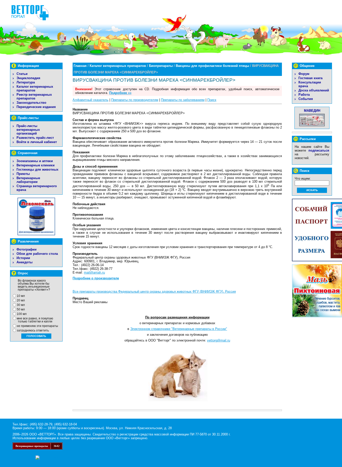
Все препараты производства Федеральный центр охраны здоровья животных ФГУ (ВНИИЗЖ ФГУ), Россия (154, 291)
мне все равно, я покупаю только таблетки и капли (35, 320)
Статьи (22, 74)
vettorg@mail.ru (218, 340)
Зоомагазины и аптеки (35, 161)
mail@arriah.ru (94, 272)
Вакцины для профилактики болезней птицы (212, 66)
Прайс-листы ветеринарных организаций (28, 129)
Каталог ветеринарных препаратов (35, 88)
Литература (26, 82)
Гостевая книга (310, 78)
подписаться (318, 150)
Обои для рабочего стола (37, 254)
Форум (303, 74)
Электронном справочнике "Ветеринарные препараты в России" (178, 329)
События (305, 99)
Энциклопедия (28, 78)
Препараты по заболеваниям (183, 100)
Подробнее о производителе (96, 278)
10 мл (21, 295)
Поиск (211, 100)
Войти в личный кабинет (37, 142)
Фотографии (27, 249)
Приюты (23, 174)
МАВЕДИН (312, 110)
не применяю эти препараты (37, 325)
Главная (80, 66)
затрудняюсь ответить (33, 330)
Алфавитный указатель (90, 100)
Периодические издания (36, 107)
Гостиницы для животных (37, 169)
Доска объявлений (313, 90)
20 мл (21, 300)
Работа (304, 94)
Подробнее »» (120, 93)
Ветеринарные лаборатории (28, 180)
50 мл (21, 309)
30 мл (21, 304)
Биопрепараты (161, 66)
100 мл (22, 313)
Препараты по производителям (134, 100)
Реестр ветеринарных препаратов (34, 96)
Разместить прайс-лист (35, 138)
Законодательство (31, 102)
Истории (23, 258)
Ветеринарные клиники (36, 165)
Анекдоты (25, 262)
